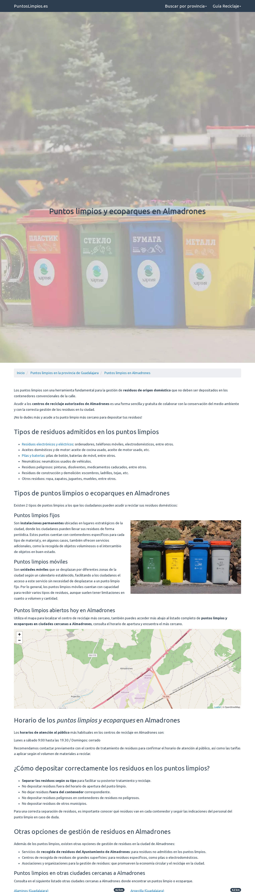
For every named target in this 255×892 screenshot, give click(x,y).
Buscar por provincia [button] (185, 6)
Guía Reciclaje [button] (226, 6)
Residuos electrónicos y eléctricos (47, 444)
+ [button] (19, 634)
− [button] (19, 640)
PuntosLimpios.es (31, 6)
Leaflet (217, 707)
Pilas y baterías (33, 455)
